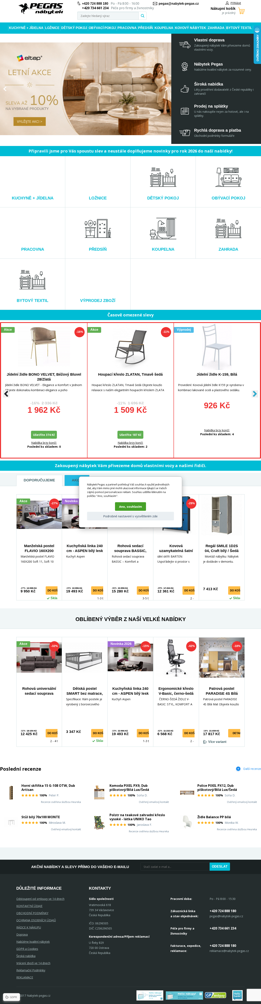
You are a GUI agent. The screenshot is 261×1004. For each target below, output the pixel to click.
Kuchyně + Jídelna (26, 28)
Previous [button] (5, 88)
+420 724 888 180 (95, 3)
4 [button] (77, 139)
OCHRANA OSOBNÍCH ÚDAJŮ (36, 920)
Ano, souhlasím (130, 506)
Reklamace (24, 977)
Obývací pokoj (102, 28)
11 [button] (100, 138)
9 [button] (94, 138)
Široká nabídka (25, 956)
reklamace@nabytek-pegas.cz (229, 951)
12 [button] (103, 138)
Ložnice (52, 28)
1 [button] (67, 138)
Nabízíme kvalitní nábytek (33, 942)
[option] (85, 89)
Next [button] (166, 88)
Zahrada (216, 28)
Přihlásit (235, 3)
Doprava (22, 934)
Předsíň (145, 28)
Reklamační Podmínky (30, 970)
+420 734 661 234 (223, 928)
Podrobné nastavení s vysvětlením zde (130, 516)
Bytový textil (239, 28)
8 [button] (90, 138)
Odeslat (220, 866)
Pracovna (127, 28)
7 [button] (87, 138)
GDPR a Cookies (27, 949)
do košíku (55, 590)
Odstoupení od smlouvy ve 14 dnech (40, 899)
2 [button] (70, 138)
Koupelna (164, 28)
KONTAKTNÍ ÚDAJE (29, 906)
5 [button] (81, 138)
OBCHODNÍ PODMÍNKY (32, 913)
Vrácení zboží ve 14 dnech (33, 963)
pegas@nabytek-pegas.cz (179, 3)
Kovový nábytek (190, 28)
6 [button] (84, 138)
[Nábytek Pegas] (40, 8)
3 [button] (74, 138)
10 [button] (97, 138)
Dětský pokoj (74, 28)
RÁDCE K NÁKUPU (28, 927)
